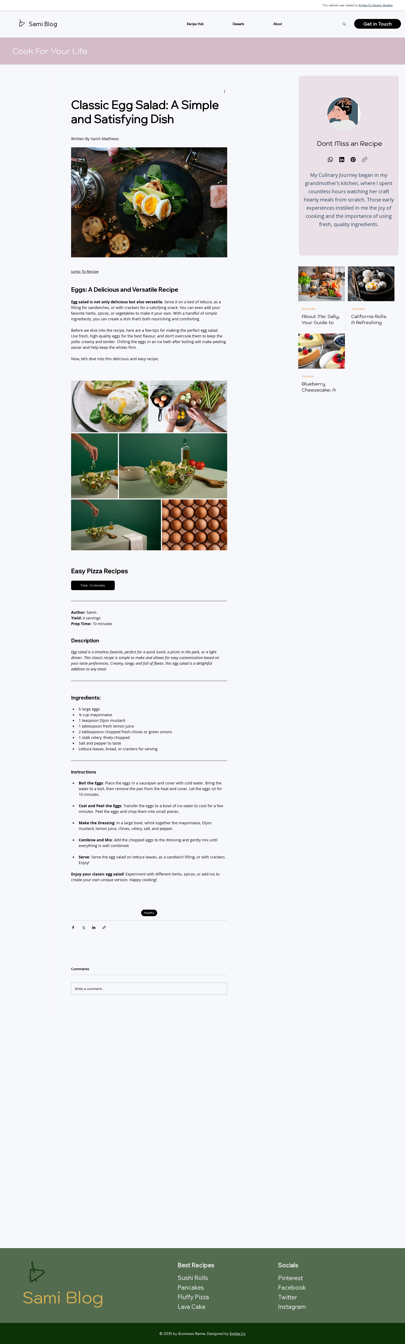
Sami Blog (43, 24)
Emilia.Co (238, 1333)
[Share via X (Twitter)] (83, 927)
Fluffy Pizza (193, 1297)
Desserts (308, 376)
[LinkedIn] (341, 159)
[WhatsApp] (330, 159)
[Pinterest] (353, 159)
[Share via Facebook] (73, 927)
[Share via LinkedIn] (94, 927)
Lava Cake (191, 1306)
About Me (308, 309)
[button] (238, 24)
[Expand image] (109, 406)
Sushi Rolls (193, 1277)
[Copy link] (364, 159)
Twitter (287, 1297)
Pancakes (191, 1287)
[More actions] (224, 91)
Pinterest (290, 1278)
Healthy (149, 913)
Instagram (292, 1306)
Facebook (292, 1287)
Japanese (358, 309)
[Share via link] (104, 927)
